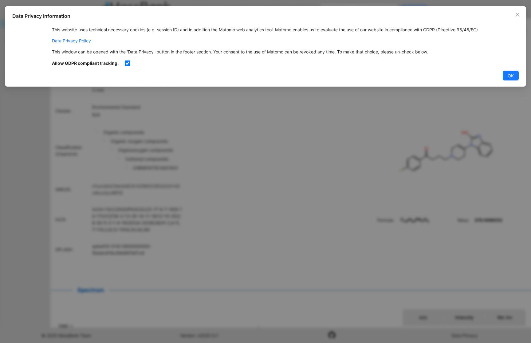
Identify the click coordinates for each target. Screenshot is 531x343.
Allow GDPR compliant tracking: (85, 63)
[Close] (517, 15)
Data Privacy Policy (71, 40)
